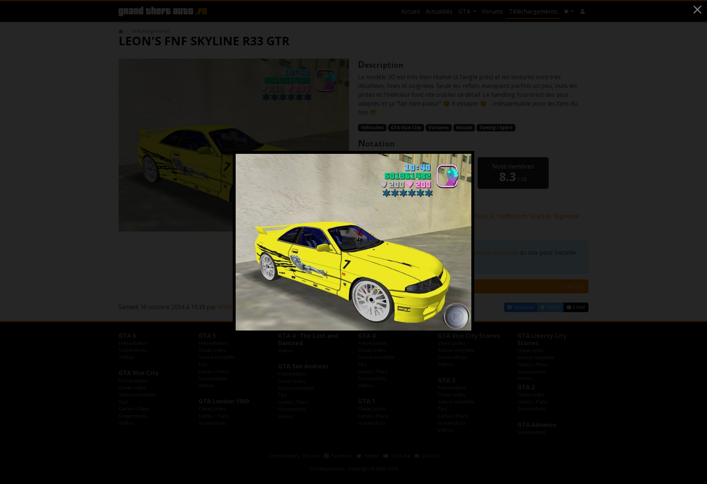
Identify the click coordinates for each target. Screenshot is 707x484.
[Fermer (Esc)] (697, 9)
